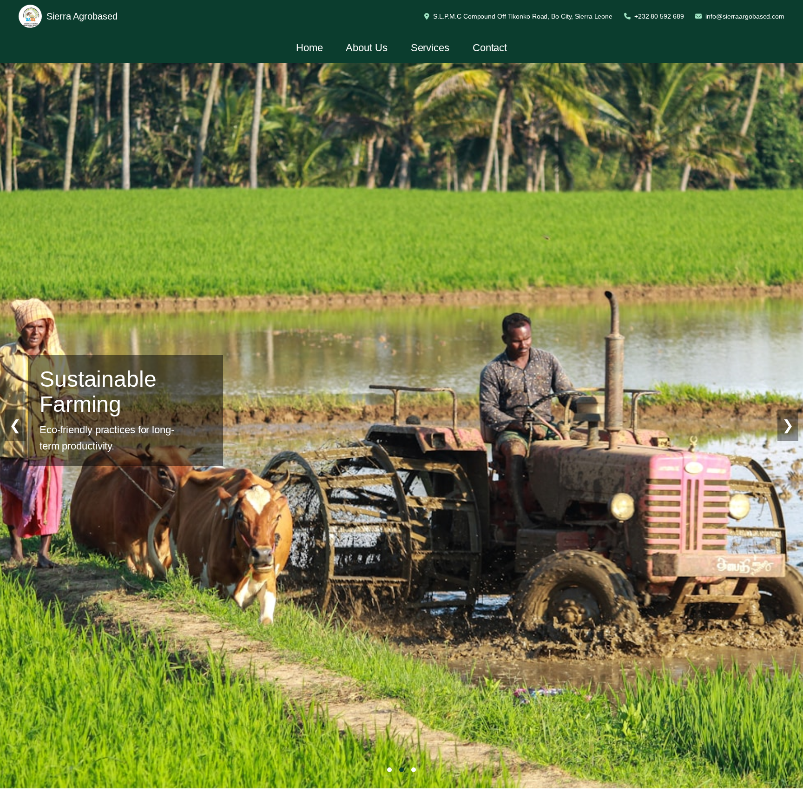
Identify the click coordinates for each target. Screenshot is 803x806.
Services (430, 47)
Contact (490, 47)
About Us (366, 47)
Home (309, 47)
